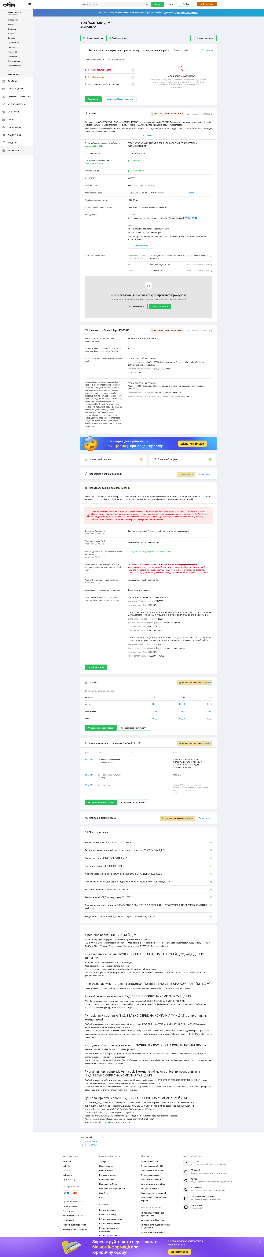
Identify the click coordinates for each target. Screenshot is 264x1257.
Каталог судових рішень (110, 1219)
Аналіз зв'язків (14, 61)
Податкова (12, 57)
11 (204, 386)
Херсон (105, 1122)
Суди (11, 47)
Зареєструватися (180, 1252)
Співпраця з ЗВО (107, 1179)
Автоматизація (14, 75)
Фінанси (11, 24)
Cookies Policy (69, 1220)
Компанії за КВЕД (107, 1214)
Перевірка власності (150, 1175)
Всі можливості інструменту (133, 728)
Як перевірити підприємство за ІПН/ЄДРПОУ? (155, 1226)
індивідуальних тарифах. (186, 13)
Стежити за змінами (95, 38)
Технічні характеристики (74, 1225)
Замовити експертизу (205, 38)
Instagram (67, 1175)
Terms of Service (70, 1207)
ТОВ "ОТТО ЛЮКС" (88, 1145)
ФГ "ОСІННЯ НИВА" (88, 1141)
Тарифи (102, 1161)
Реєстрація (207, 4)
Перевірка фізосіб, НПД (152, 1166)
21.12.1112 (89, 785)
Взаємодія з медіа (108, 1175)
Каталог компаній (107, 1210)
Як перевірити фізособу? (152, 1220)
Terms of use (68, 1211)
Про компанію (106, 1166)
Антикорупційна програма (75, 1229)
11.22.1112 (89, 775)
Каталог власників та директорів (109, 1229)
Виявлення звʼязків (150, 1189)
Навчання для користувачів (112, 1189)
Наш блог (103, 1193)
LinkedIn (66, 1166)
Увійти (186, 4)
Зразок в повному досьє (102, 728)
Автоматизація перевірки (153, 1184)
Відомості (12, 38)
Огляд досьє (13, 20)
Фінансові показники (151, 1179)
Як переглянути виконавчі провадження (153, 1214)
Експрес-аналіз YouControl (153, 1193)
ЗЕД (9, 70)
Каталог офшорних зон (109, 1223)
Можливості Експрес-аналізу (120, 99)
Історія (10, 33)
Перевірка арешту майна (153, 1232)
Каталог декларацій (108, 1235)
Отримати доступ (187, 474)
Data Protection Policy (72, 1216)
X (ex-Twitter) (69, 1179)
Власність (12, 29)
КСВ (101, 1198)
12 (145, 365)
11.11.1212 (89, 759)
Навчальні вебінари (108, 1184)
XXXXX (154, 704)
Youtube (66, 1170)
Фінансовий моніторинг (152, 1170)
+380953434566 (157, 271)
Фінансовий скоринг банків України (154, 1199)
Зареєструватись (160, 306)
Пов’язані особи (14, 66)
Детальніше (193, 193)
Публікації (13, 43)
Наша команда (106, 1170)
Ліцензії (12, 52)
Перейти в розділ (96, 667)
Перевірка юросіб (149, 1161)
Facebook (67, 1161)
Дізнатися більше (192, 443)
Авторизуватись (136, 306)
